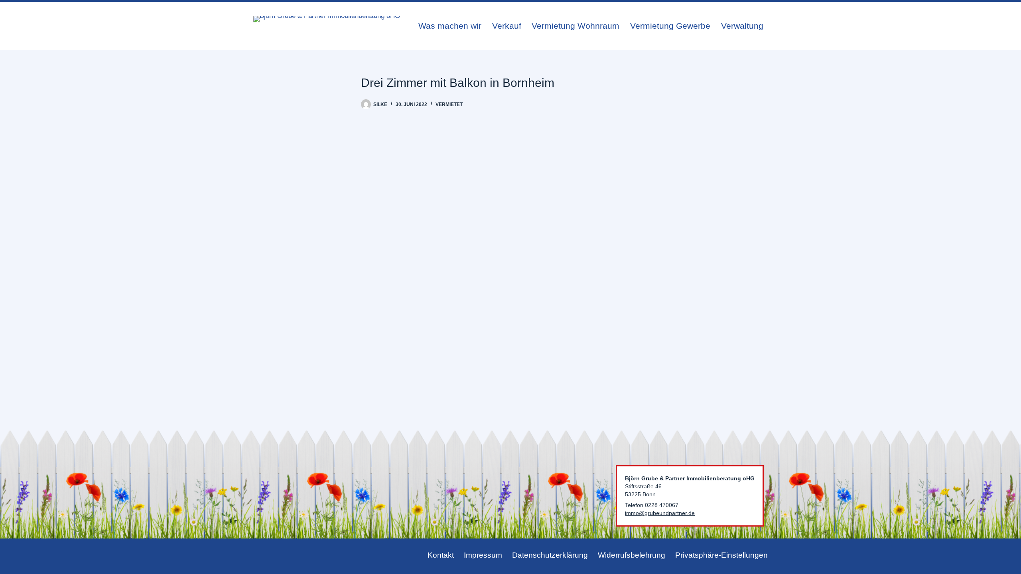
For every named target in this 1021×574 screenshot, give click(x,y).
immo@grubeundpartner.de (660, 513)
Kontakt (441, 555)
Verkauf (506, 25)
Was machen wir (449, 25)
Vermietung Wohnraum (575, 25)
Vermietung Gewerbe (670, 25)
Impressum (483, 555)
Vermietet (449, 104)
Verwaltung (742, 25)
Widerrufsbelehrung (631, 555)
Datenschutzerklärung (550, 555)
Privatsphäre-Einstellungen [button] (721, 555)
